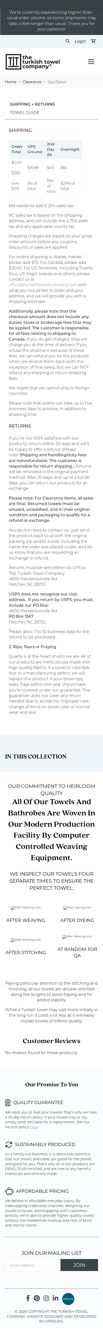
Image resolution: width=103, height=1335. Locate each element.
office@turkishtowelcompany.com (43, 285)
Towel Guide (25, 112)
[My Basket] (93, 41)
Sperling (54, 1321)
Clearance (32, 81)
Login (80, 41)
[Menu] (91, 61)
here (34, 1127)
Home (10, 81)
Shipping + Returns (32, 105)
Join (79, 1265)
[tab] (32, 105)
